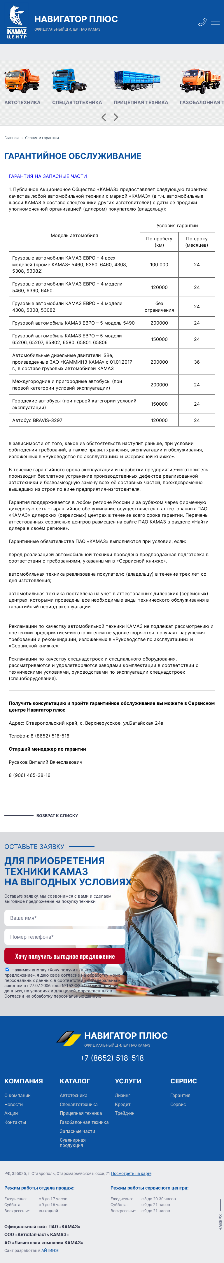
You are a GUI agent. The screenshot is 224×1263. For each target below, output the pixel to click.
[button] (104, 117)
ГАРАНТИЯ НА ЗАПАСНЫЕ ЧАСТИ (48, 176)
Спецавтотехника (79, 1104)
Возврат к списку (57, 815)
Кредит (123, 1104)
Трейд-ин (124, 1113)
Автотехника (74, 1095)
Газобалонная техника (84, 1122)
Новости (13, 1104)
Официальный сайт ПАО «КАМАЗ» (42, 1226)
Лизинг (122, 1095)
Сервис (178, 1104)
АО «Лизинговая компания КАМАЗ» (43, 1243)
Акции (11, 1113)
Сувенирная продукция (73, 1142)
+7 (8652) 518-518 (112, 1058)
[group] (22, 87)
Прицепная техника (81, 1113)
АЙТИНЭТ (50, 1250)
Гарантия (180, 1095)
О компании (17, 1095)
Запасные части (77, 1131)
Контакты (15, 1122)
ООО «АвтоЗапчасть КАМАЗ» (36, 1234)
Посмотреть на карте (131, 1173)
